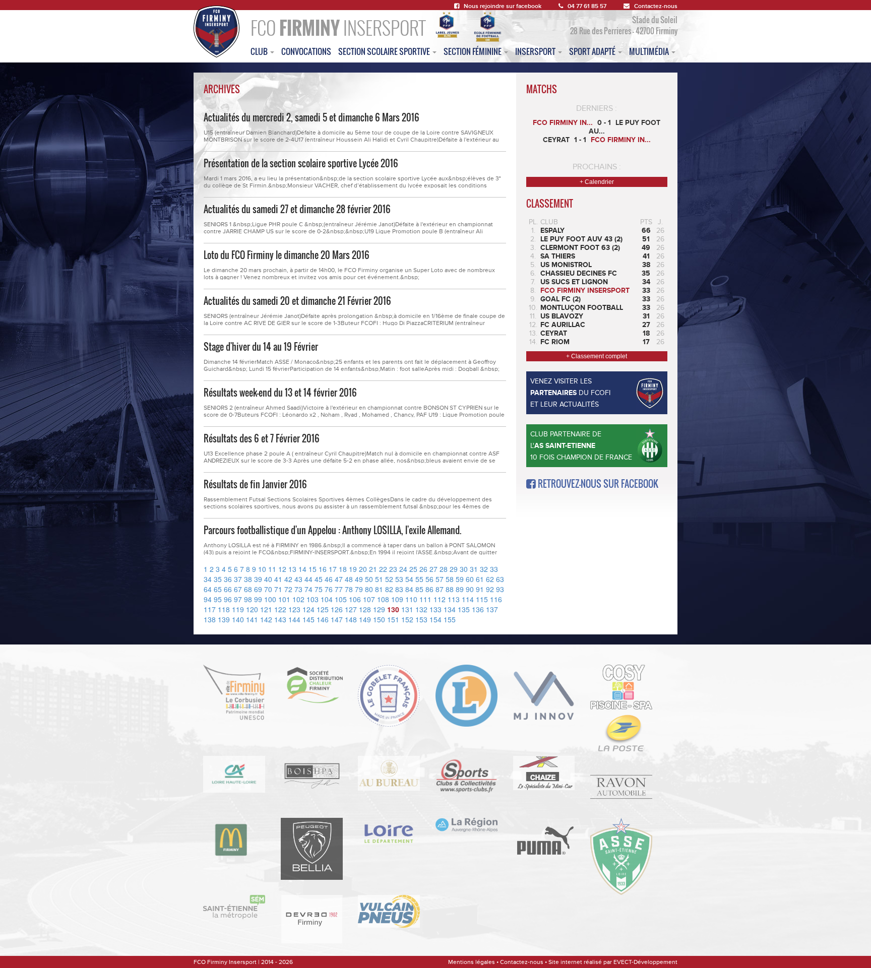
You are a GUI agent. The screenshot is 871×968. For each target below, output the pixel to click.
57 (440, 579)
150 (379, 619)
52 (389, 579)
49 (359, 579)
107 (369, 599)
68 (248, 589)
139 (224, 619)
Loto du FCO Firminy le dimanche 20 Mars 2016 (286, 255)
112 (439, 599)
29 (454, 569)
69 (258, 589)
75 (319, 589)
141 (252, 619)
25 (413, 569)
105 (341, 599)
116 (496, 599)
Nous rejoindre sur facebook (502, 6)
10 (262, 569)
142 (266, 619)
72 (288, 589)
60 (470, 579)
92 (490, 589)
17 (333, 569)
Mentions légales (471, 961)
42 (288, 579)
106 (355, 599)
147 (337, 619)
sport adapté (593, 51)
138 (210, 619)
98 (248, 599)
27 (433, 569)
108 (383, 599)
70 (268, 589)
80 (369, 589)
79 (359, 589)
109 (397, 599)
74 (308, 589)
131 (407, 609)
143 (280, 619)
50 (369, 579)
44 (308, 579)
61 (480, 579)
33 (494, 569)
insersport (536, 51)
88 (450, 589)
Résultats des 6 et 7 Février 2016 (262, 438)
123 (294, 609)
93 (500, 589)
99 (258, 599)
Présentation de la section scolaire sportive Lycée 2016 (301, 163)
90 (470, 589)
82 (389, 589)
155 (450, 619)
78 (349, 589)
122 (280, 609)
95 (218, 599)
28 (444, 569)
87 (440, 589)
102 (298, 599)
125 (323, 609)
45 (319, 579)
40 (268, 579)
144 (294, 619)
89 (460, 589)
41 (278, 579)
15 (312, 569)
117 (210, 609)
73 (298, 589)
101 (284, 599)
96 (228, 599)
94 (208, 599)
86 (429, 589)
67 (238, 589)
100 (270, 599)
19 (353, 569)
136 (478, 609)
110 (411, 599)
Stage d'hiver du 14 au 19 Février (261, 346)
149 (365, 619)
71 (278, 589)
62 (490, 579)
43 (298, 579)
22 (383, 569)
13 (292, 569)
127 (351, 609)
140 (238, 619)
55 (419, 579)
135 (464, 609)
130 (393, 609)
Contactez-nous (655, 6)
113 (454, 599)
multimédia (649, 51)
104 (327, 599)
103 (312, 599)
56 (429, 579)
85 (419, 589)
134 (450, 609)
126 (337, 609)
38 (248, 579)
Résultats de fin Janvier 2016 (255, 484)
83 (399, 589)
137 (492, 609)
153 (421, 619)
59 (460, 579)
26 (423, 569)
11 (272, 569)
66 (228, 589)
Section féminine (473, 51)
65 (218, 589)
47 (339, 579)
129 (379, 609)
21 (373, 569)
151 (393, 619)
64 (208, 589)
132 (421, 609)
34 (208, 579)
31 (474, 569)
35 (218, 579)
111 (425, 599)
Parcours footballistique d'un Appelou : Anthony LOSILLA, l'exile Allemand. (332, 530)
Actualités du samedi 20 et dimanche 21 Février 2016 (297, 300)
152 (407, 619)
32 (484, 569)
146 (323, 619)
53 (399, 579)
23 (393, 569)
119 (238, 609)
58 (450, 579)
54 (409, 579)
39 (258, 579)
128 (365, 609)
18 (343, 569)
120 (252, 609)
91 (480, 589)
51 (379, 579)
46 (329, 579)
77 (339, 589)
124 (308, 609)
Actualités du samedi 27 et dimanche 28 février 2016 (297, 209)
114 (468, 599)
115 (482, 599)
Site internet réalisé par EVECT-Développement (612, 961)
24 (403, 569)
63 (500, 579)
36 (228, 579)
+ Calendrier (597, 181)
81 (379, 589)
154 (435, 619)
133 (435, 609)
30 (464, 569)
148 (351, 619)
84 (409, 589)
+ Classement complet (596, 356)
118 (224, 609)
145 (308, 619)
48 (349, 579)
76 (329, 589)
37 (238, 579)
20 (363, 569)
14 (302, 569)
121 (266, 609)
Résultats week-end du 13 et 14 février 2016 (280, 392)
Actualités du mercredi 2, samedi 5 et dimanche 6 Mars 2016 (311, 117)
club (260, 51)
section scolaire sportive (384, 51)
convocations (306, 51)
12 (282, 569)
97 (238, 599)
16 (323, 569)
